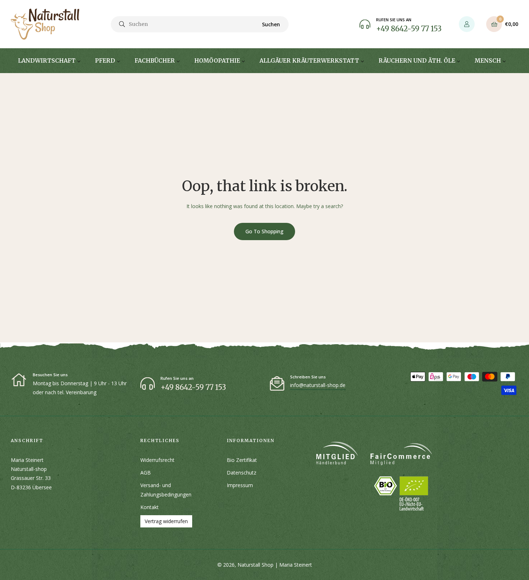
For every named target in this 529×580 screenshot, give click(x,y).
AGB (145, 472)
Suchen (271, 24)
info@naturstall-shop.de (317, 385)
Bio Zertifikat (242, 460)
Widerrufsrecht (157, 460)
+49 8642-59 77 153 (409, 28)
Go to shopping (264, 231)
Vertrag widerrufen (166, 521)
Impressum (240, 485)
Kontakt (149, 507)
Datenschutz (241, 472)
